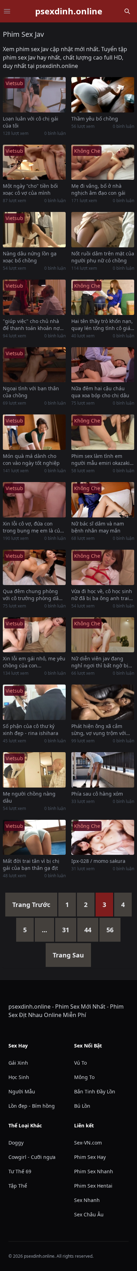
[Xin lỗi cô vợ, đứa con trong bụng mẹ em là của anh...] (34, 499)
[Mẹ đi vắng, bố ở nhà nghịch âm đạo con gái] (102, 162)
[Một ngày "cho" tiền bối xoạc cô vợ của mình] (34, 162)
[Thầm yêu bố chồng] (102, 94)
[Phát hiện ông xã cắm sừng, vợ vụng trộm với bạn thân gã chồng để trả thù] (102, 702)
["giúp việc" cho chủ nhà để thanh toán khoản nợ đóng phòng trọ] (34, 297)
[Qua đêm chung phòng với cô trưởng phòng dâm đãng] (34, 567)
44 (87, 930)
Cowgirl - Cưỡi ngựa (32, 1157)
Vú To (80, 1062)
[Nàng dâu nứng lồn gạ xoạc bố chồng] (34, 229)
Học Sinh (18, 1077)
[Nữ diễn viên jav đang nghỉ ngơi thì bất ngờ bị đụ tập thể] (102, 635)
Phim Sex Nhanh (93, 1171)
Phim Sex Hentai (93, 1185)
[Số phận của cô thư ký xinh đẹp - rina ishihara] (34, 702)
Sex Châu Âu (89, 1214)
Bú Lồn (82, 1105)
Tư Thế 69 (19, 1171)
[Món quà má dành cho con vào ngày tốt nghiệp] (34, 432)
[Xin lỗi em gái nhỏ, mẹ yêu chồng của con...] (34, 635)
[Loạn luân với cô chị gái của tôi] (34, 94)
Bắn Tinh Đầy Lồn (94, 1091)
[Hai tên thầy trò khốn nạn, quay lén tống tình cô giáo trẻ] (102, 297)
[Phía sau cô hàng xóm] (102, 770)
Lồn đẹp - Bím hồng (31, 1105)
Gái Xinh (18, 1062)
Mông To (84, 1077)
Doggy (16, 1142)
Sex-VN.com (88, 1142)
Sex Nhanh (87, 1200)
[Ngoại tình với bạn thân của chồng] (34, 365)
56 (109, 930)
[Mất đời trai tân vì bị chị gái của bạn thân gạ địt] (34, 837)
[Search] (127, 11)
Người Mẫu (21, 1091)
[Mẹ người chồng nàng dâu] (34, 770)
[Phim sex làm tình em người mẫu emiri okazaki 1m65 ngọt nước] (102, 432)
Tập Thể (17, 1185)
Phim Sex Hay (90, 1157)
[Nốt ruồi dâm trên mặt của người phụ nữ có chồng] (102, 229)
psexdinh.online (68, 11)
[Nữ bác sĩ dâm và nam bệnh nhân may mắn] (102, 499)
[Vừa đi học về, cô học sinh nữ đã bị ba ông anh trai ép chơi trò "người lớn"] (102, 567)
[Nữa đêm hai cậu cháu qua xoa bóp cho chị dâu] (102, 365)
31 (65, 930)
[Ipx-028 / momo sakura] (102, 837)
